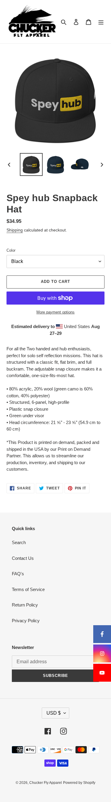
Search (19, 542)
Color (11, 250)
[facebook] (102, 634)
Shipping (15, 230)
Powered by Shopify (79, 783)
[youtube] (102, 673)
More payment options (55, 312)
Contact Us (23, 558)
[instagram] (102, 653)
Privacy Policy (26, 620)
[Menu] (101, 21)
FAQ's (18, 573)
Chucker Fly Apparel (45, 783)
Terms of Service (28, 589)
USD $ (53, 713)
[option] (31, 164)
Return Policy (25, 604)
